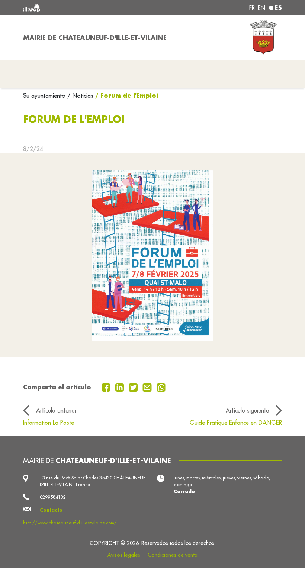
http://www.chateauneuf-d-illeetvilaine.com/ (70, 523)
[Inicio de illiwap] (74, 7)
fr (252, 8)
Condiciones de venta (173, 555)
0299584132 (53, 497)
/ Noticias (80, 95)
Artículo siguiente (247, 410)
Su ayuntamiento (45, 95)
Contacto (51, 510)
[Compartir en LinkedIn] (121, 387)
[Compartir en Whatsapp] (161, 387)
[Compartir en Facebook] (107, 387)
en (261, 8)
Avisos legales (123, 555)
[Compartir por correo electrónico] (148, 387)
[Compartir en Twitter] (134, 387)
